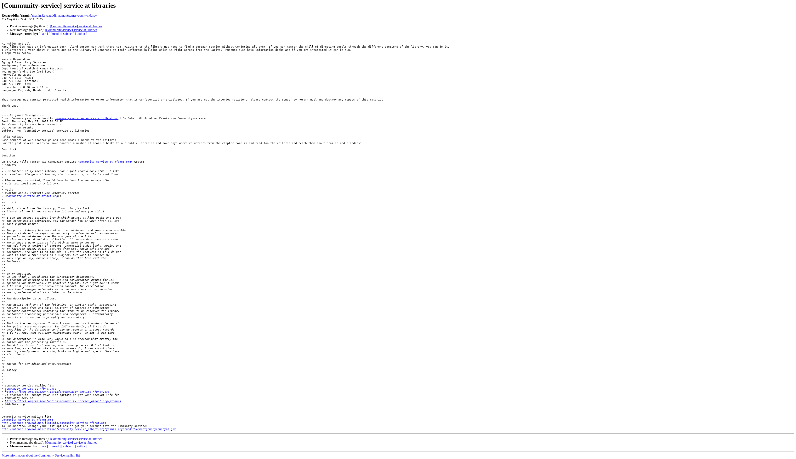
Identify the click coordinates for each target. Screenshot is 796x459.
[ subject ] (67, 33)
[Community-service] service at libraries (76, 26)
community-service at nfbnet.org (105, 161)
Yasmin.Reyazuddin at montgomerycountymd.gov (64, 15)
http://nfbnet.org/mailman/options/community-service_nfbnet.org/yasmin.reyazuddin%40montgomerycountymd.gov (89, 429)
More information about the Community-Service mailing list (41, 455)
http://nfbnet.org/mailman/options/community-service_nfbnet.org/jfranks (63, 401)
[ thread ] (55, 33)
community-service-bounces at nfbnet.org (87, 118)
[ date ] (43, 33)
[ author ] (81, 33)
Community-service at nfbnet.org (30, 388)
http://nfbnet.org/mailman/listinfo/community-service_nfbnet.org (57, 391)
